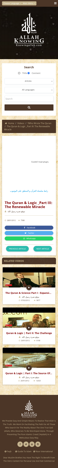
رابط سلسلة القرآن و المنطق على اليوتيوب (29, 190)
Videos (20, 123)
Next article (42, 248)
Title (24, 73)
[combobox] (29, 81)
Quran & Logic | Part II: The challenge (29, 333)
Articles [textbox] (28, 81)
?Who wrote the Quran (39, 123)
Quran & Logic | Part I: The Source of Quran (29, 373)
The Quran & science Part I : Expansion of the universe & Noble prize (29, 293)
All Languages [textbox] (28, 89)
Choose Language (11, 3)
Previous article (17, 248)
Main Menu (28, 3)
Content (36, 73)
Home (11, 123)
